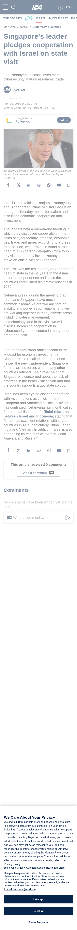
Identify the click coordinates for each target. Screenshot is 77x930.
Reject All (38, 911)
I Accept (38, 899)
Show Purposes (38, 922)
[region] (38, 868)
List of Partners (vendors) (20, 889)
